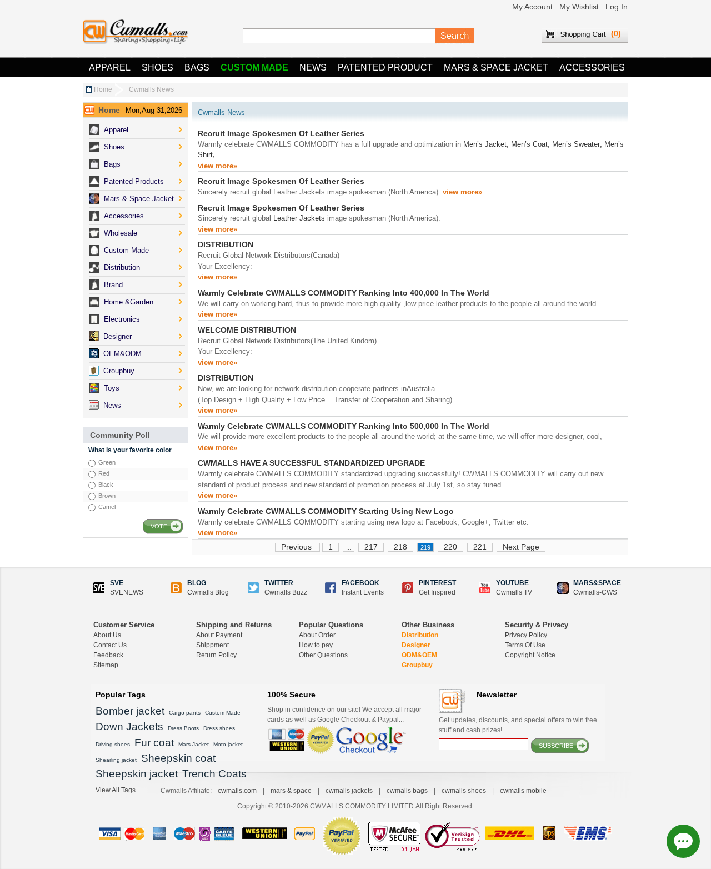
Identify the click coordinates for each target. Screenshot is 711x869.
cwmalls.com (237, 791)
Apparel (110, 67)
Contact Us (110, 645)
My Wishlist (579, 6)
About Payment (219, 635)
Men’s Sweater (576, 144)
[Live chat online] (683, 841)
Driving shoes (113, 744)
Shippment (212, 645)
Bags (196, 67)
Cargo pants (185, 713)
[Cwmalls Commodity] (135, 31)
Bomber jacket (130, 711)
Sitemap (105, 665)
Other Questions (323, 655)
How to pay (316, 645)
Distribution (420, 635)
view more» (217, 166)
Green (107, 462)
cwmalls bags (407, 791)
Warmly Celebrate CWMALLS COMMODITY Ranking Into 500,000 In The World (343, 426)
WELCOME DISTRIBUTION (247, 330)
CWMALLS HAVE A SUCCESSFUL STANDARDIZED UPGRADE (311, 462)
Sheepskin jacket (137, 774)
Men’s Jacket (485, 144)
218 (400, 546)
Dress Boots (183, 728)
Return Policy (216, 655)
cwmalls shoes (464, 791)
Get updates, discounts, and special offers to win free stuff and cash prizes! (518, 725)
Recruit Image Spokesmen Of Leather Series (281, 133)
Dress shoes (219, 728)
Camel (107, 506)
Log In (616, 6)
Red (103, 473)
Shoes (157, 67)
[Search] (454, 36)
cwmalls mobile (523, 791)
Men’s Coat (529, 144)
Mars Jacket (193, 744)
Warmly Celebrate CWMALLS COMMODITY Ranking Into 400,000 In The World (343, 292)
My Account (532, 6)
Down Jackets (129, 726)
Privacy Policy (526, 635)
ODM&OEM (419, 655)
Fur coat (154, 742)
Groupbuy (417, 665)
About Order (317, 635)
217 (371, 546)
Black (105, 484)
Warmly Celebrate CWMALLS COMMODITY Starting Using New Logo (326, 511)
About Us (107, 635)
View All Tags (116, 790)
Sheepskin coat (178, 758)
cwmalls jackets (349, 791)
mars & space (291, 791)
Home (103, 89)
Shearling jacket (116, 760)
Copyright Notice (530, 655)
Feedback (108, 655)
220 (450, 546)
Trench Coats (214, 774)
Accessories (592, 67)
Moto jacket (228, 744)
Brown (107, 495)
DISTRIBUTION (225, 244)
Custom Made (254, 67)
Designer (416, 645)
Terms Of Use (525, 645)
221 (480, 546)
